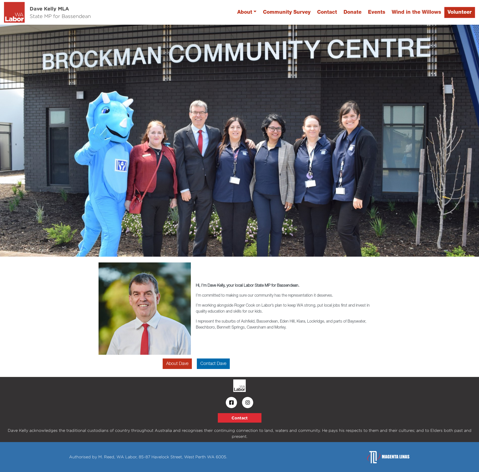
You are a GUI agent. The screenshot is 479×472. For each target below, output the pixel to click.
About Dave (177, 364)
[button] (36, 141)
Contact (327, 12)
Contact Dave (213, 364)
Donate (352, 12)
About (244, 12)
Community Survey (287, 12)
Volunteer (460, 12)
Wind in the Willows (416, 12)
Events (376, 12)
